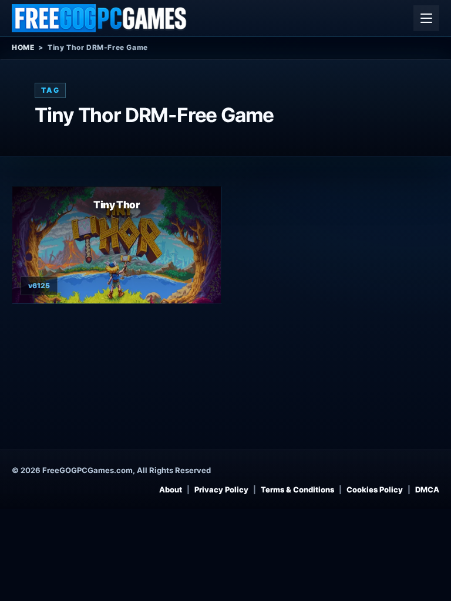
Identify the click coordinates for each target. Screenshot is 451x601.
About (170, 489)
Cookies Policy (374, 489)
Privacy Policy (221, 489)
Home (23, 47)
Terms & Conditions (297, 489)
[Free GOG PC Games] (100, 18)
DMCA (427, 489)
